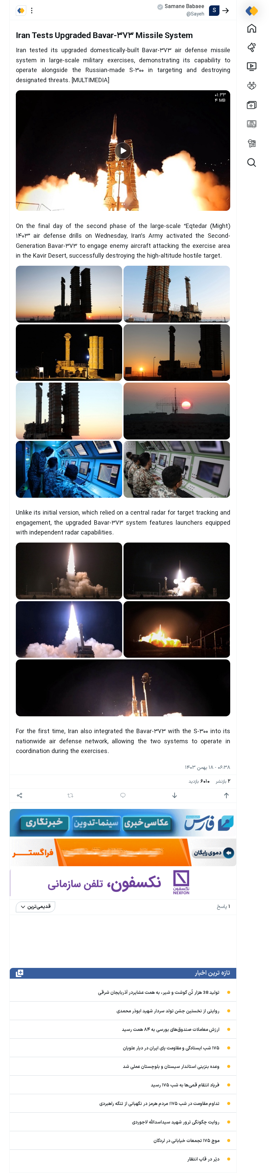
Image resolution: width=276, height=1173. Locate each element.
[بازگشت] (225, 10)
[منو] (32, 10)
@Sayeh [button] (195, 14)
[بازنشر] (70, 795)
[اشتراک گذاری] (20, 796)
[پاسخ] (123, 796)
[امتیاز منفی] (174, 796)
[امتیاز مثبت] (226, 796)
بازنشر (223, 781)
